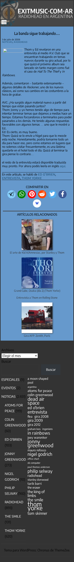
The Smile (13, 516)
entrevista (11, 178)
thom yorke (32, 178)
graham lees (34, 429)
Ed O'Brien (13, 439)
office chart (33, 458)
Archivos (7, 350)
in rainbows (39, 433)
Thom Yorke (15, 531)
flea (30, 416)
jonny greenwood (40, 443)
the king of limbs (36, 493)
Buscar (6, 361)
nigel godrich (40, 454)
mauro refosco (37, 450)
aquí (62, 166)
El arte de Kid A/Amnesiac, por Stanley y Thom (37, 252)
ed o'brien (46, 174)
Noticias (7, 41)
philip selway (40, 471)
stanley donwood (38, 479)
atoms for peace (40, 391)
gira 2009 (35, 420)
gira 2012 (34, 424)
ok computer (34, 462)
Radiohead (20, 41)
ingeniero (47, 429)
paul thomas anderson (39, 467)
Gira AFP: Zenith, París (37, 335)
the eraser (34, 487)
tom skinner (37, 513)
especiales (10, 380)
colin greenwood (40, 395)
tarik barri (35, 483)
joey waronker (37, 437)
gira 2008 (41, 416)
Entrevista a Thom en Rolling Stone (37, 297)
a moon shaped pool (38, 380)
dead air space (36, 401)
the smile (35, 500)
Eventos (8, 388)
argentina (32, 386)
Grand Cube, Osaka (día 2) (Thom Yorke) (37, 290)
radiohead (35, 475)
